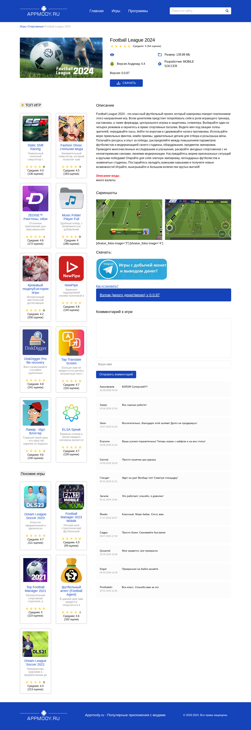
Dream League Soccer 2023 (35, 516)
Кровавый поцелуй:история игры (35, 289)
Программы (138, 11)
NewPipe (71, 285)
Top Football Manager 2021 (35, 589)
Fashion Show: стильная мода (71, 147)
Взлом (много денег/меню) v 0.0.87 (130, 295)
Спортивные (35, 26)
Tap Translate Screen (71, 361)
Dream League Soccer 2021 (35, 662)
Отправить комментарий (116, 374)
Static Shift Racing (35, 147)
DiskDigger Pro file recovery (35, 360)
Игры (116, 11)
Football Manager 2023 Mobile (71, 517)
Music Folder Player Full (71, 217)
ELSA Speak (71, 429)
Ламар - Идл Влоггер (35, 431)
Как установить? (107, 286)
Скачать (129, 83)
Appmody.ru (43, 11)
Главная (96, 11)
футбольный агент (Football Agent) (71, 590)
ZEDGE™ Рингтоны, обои (35, 217)
